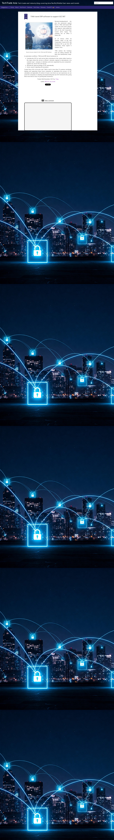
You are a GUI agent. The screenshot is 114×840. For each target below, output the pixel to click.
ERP (46, 81)
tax (51, 81)
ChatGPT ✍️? (51, 7)
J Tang (56, 79)
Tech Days (36, 7)
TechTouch (23, 7)
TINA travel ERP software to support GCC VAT (47, 16)
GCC (48, 81)
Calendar (29, 7)
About (17, 7)
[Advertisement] (81, 41)
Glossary (43, 7)
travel (53, 81)
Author (58, 7)
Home (12, 7)
